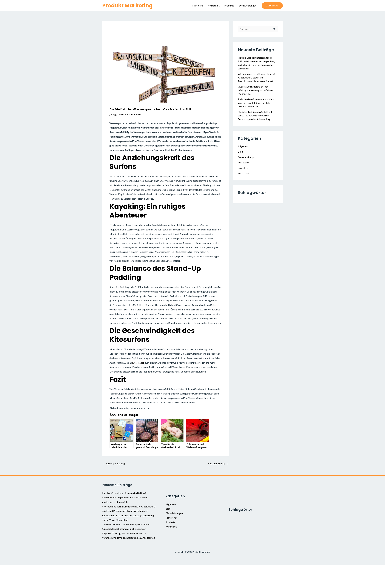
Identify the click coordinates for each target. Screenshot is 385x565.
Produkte (229, 5)
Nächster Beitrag (218, 463)
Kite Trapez (138, 362)
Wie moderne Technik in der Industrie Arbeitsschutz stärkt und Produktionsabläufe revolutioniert (257, 77)
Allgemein (243, 146)
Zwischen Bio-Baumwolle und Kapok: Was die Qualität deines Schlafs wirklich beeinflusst (257, 103)
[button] (272, 5)
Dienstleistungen (247, 5)
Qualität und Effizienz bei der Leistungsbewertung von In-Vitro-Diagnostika (255, 90)
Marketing (197, 5)
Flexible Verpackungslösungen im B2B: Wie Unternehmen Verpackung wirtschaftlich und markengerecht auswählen (125, 497)
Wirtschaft (214, 5)
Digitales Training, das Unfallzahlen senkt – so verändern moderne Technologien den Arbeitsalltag (256, 115)
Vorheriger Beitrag (114, 463)
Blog (113, 114)
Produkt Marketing (127, 5)
